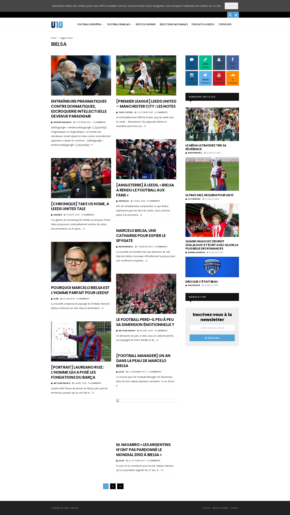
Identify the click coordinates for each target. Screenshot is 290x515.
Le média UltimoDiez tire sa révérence (205, 147)
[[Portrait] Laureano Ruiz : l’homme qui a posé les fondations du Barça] (81, 341)
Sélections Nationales (174, 24)
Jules (122, 371)
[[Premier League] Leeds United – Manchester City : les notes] (146, 75)
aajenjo (58, 214)
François (124, 201)
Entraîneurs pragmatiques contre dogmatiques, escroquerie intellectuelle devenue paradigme (79, 109)
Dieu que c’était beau (201, 281)
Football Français (118, 24)
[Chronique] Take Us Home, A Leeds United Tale (80, 206)
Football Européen (89, 24)
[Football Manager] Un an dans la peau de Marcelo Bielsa (143, 360)
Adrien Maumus (63, 122)
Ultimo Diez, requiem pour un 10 (209, 195)
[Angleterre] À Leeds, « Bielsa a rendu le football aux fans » (145, 190)
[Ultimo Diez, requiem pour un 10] (212, 174)
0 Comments (99, 122)
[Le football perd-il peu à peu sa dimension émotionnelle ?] (146, 294)
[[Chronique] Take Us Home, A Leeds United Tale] (81, 178)
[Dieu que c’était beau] (212, 267)
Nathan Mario (127, 330)
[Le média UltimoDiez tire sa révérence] (212, 124)
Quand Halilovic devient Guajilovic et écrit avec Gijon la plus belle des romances (211, 245)
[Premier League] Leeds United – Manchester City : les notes (146, 104)
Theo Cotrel (126, 112)
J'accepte (231, 5)
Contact (234, 507)
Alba (56, 298)
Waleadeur (194, 285)
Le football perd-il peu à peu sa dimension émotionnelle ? (145, 322)
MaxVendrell (126, 246)
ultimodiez (194, 199)
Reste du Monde (146, 24)
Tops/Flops (224, 24)
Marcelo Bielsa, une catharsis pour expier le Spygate (141, 235)
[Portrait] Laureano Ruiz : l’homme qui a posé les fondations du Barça (77, 372)
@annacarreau (196, 252)
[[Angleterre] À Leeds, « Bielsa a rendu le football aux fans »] (146, 159)
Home (54, 38)
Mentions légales (221, 507)
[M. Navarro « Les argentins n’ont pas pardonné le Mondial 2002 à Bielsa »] (146, 419)
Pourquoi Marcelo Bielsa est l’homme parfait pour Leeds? (80, 290)
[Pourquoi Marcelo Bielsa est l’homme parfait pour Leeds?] (81, 262)
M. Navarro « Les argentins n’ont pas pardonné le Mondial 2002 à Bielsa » (143, 449)
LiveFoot (206, 507)
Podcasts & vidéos (203, 24)
